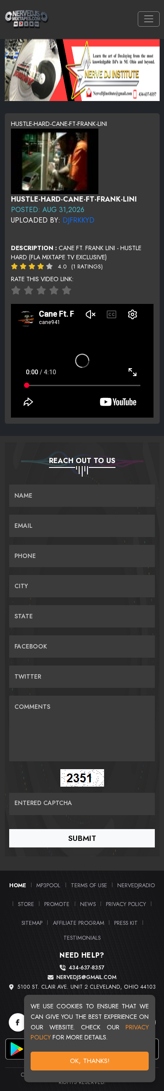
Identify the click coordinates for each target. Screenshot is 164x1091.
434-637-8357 (87, 968)
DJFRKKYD (78, 220)
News (88, 904)
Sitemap (31, 923)
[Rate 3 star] (41, 290)
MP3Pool (48, 885)
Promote (57, 904)
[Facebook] (18, 1022)
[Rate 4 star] (54, 290)
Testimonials (82, 938)
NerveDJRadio (136, 885)
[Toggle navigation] (148, 19)
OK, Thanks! (90, 1061)
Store (26, 904)
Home (17, 885)
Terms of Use (89, 885)
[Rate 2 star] (29, 290)
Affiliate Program (78, 923)
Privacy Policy (126, 904)
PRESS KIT (126, 923)
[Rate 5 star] (67, 290)
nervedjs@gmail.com (86, 977)
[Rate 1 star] (16, 290)
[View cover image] (54, 160)
